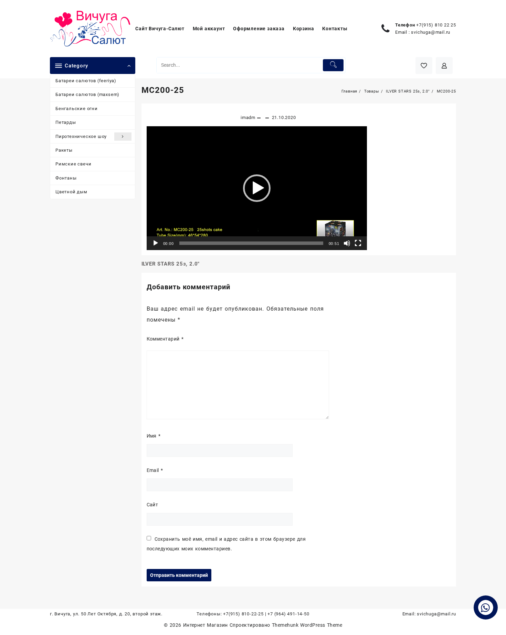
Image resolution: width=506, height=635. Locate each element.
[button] (257, 188)
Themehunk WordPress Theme (307, 625)
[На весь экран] (358, 243)
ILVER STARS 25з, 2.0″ (170, 264)
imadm (248, 117)
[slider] (251, 243)
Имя (154, 436)
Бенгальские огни (76, 108)
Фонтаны (66, 178)
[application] (257, 188)
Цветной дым (71, 191)
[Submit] (333, 65)
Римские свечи (73, 163)
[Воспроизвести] (155, 243)
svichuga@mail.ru (430, 32)
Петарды (65, 122)
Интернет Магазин (206, 625)
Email (155, 470)
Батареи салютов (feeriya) (85, 80)
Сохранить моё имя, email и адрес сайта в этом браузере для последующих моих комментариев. (226, 543)
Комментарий (165, 339)
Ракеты (64, 150)
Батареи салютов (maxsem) (87, 94)
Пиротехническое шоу (81, 136)
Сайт (152, 504)
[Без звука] (347, 243)
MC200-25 (162, 90)
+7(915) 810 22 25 (436, 25)
